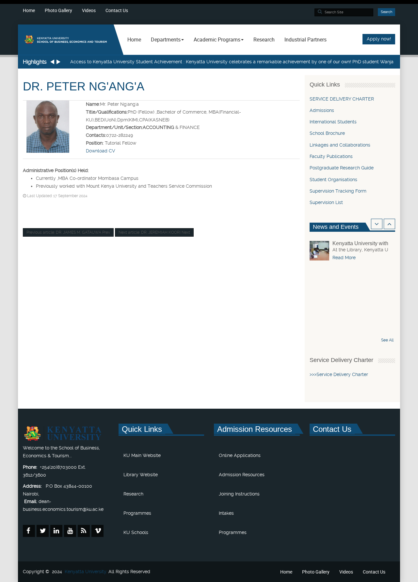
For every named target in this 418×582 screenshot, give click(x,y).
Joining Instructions (239, 493)
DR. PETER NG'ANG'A (83, 86)
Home (29, 10)
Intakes (226, 513)
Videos (89, 10)
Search (386, 12)
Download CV (100, 150)
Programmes (137, 513)
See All (387, 340)
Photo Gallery (58, 10)
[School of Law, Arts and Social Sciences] (66, 39)
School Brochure (327, 133)
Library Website (140, 474)
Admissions (322, 110)
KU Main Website (142, 455)
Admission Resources (242, 474)
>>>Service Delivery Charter (339, 374)
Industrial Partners (305, 39)
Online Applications (240, 455)
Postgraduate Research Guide (342, 167)
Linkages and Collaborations (340, 145)
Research (264, 39)
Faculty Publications (331, 156)
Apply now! (379, 38)
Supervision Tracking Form (338, 191)
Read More (344, 257)
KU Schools (135, 532)
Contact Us (116, 10)
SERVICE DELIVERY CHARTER (342, 99)
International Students (333, 121)
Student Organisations (333, 179)
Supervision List (326, 202)
